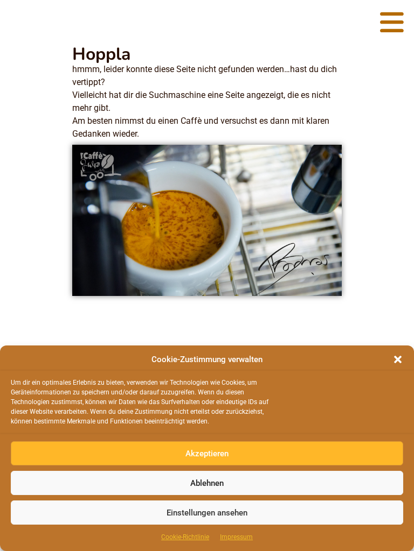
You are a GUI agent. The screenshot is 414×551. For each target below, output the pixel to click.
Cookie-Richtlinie (185, 537)
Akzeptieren (207, 453)
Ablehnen (207, 483)
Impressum (236, 537)
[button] (397, 359)
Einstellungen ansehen (207, 513)
